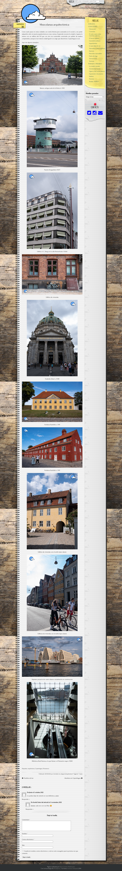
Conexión (92, 31)
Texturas (91, 61)
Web (23, 845)
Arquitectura (69, 774)
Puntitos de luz (28, 778)
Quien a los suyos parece (97, 71)
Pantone (91, 51)
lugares (76, 774)
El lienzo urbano (94, 38)
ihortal (35, 802)
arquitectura (31, 768)
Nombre (25, 833)
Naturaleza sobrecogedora (97, 48)
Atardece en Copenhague (72, 778)
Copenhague (38, 768)
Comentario (26, 820)
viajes (80, 774)
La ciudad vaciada (94, 66)
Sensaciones (93, 58)
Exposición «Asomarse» (96, 74)
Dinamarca (46, 768)
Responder (25, 799)
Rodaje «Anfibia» (94, 81)
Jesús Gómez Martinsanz (67, 867)
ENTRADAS (91, 24)
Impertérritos (93, 43)
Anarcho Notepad (72, 868)
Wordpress (57, 868)
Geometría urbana (94, 41)
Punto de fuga (93, 56)
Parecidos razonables (95, 53)
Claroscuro (92, 29)
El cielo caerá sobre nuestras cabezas (95, 35)
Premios (91, 79)
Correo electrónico (28, 839)
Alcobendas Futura (94, 69)
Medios (91, 76)
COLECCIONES (92, 26)
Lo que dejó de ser (94, 46)
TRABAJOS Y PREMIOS (95, 64)
